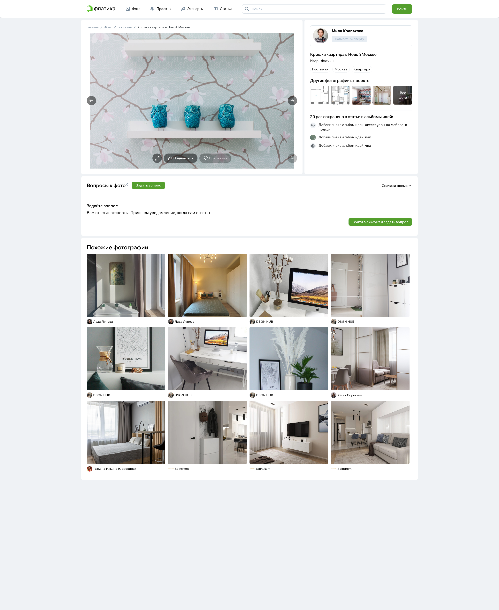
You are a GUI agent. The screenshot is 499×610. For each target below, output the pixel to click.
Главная (93, 27)
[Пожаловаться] (292, 158)
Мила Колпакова (347, 30)
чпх (368, 145)
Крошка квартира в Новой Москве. (164, 27)
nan (368, 137)
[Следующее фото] (292, 100)
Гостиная (125, 27)
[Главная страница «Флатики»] (101, 9)
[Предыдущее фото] (91, 100)
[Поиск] (247, 9)
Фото (108, 27)
